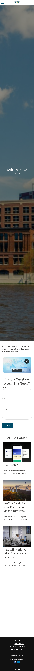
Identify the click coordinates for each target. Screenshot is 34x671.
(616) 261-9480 (19, 644)
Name (4, 387)
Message (5, 409)
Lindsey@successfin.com (17, 659)
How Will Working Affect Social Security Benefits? (16, 553)
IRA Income (10, 465)
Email (4, 398)
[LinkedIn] (18, 662)
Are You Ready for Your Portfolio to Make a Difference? (15, 507)
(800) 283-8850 (20, 646)
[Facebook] (15, 662)
